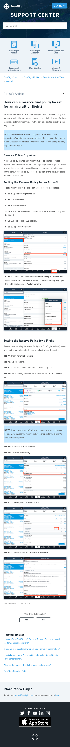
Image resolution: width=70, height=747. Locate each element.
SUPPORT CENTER (35, 14)
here (57, 695)
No (43, 620)
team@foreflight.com (24, 695)
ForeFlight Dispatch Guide (15, 671)
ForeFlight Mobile (31, 77)
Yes (26, 620)
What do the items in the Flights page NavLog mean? (27, 665)
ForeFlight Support (12, 77)
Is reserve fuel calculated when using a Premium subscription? (32, 649)
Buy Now (59, 6)
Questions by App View (53, 77)
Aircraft (9, 81)
